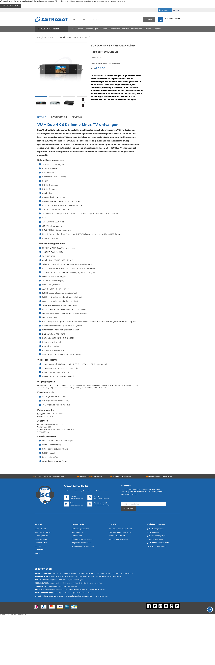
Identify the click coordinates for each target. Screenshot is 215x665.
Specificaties (59, 117)
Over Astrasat (40, 529)
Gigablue (109, 573)
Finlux (46, 586)
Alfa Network (68, 589)
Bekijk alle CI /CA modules (99, 596)
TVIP (60, 580)
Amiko (73, 573)
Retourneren (77, 536)
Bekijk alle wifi (100, 589)
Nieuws (37, 553)
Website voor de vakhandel (120, 532)
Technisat (101, 573)
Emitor (81, 583)
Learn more (121, 1)
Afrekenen (174, 10)
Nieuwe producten (42, 536)
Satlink (64, 583)
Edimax (76, 589)
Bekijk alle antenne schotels (111, 576)
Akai (55, 586)
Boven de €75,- (90, 476)
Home (38, 37)
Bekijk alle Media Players (75, 580)
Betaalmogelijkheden (80, 529)
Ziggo (70, 596)
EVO (78, 573)
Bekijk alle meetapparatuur (93, 583)
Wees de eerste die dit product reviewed (106, 63)
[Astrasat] (51, 15)
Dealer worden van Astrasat (120, 529)
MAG (82, 573)
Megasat (71, 576)
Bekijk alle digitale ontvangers (123, 573)
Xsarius (55, 573)
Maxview (65, 576)
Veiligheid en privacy (43, 532)
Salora (60, 586)
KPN (65, 596)
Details (41, 117)
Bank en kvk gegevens (118, 539)
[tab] (42, 117)
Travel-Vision (89, 576)
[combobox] (107, 19)
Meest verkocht (41, 539)
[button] (40, 69)
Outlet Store (39, 550)
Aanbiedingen (40, 546)
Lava (71, 593)
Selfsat (58, 576)
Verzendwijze (77, 532)
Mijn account (165, 10)
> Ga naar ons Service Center (83, 546)
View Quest (65, 593)
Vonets (52, 589)
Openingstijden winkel (157, 546)
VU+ (60, 573)
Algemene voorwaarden (81, 543)
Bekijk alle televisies (70, 586)
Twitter (72, 503)
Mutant (87, 573)
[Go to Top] (210, 609)
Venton (75, 583)
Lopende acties (41, 543)
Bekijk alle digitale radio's (82, 593)
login (178, 10)
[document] (107, 4)
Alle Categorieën (50, 29)
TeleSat (75, 596)
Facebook (73, 496)
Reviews (77, 117)
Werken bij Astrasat (117, 536)
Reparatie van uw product (82, 539)
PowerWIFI (59, 589)
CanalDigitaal (58, 596)
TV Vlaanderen (84, 596)
